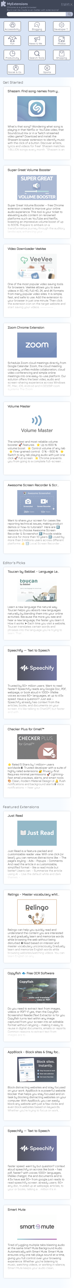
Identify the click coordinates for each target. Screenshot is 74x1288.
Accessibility (12, 29)
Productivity (12, 57)
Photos (62, 43)
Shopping (61, 57)
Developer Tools (62, 29)
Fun (12, 43)
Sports (47, 72)
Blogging (37, 29)
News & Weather (37, 43)
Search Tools (36, 57)
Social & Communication (16, 72)
